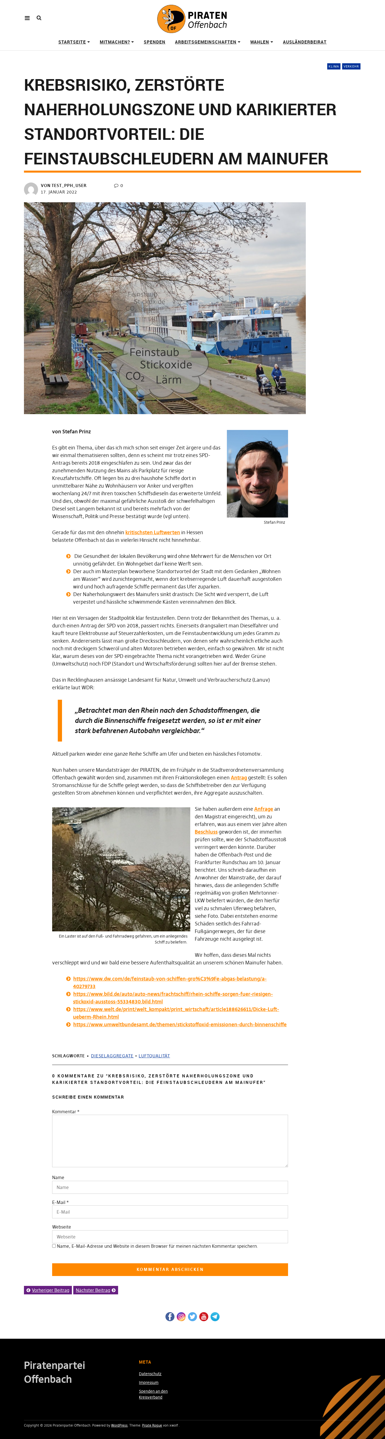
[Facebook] (170, 1316)
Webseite (61, 1227)
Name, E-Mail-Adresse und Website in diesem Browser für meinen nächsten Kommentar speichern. (157, 1246)
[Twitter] (192, 1316)
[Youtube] (204, 1316)
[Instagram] (181, 1316)
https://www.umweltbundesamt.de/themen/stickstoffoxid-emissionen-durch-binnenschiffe (180, 1024)
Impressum (148, 1382)
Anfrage (263, 809)
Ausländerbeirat (305, 42)
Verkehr (351, 66)
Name (58, 1177)
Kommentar (65, 1111)
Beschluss (206, 832)
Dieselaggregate (112, 1055)
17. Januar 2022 (59, 192)
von (64, 185)
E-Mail (58, 1202)
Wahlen (259, 42)
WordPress (119, 1425)
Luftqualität (154, 1055)
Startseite (72, 42)
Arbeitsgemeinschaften (205, 42)
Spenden (154, 42)
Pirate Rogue (152, 1425)
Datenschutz (150, 1373)
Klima (334, 66)
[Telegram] (215, 1316)
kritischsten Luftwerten (152, 532)
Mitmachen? (115, 42)
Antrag (239, 777)
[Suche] (39, 17)
